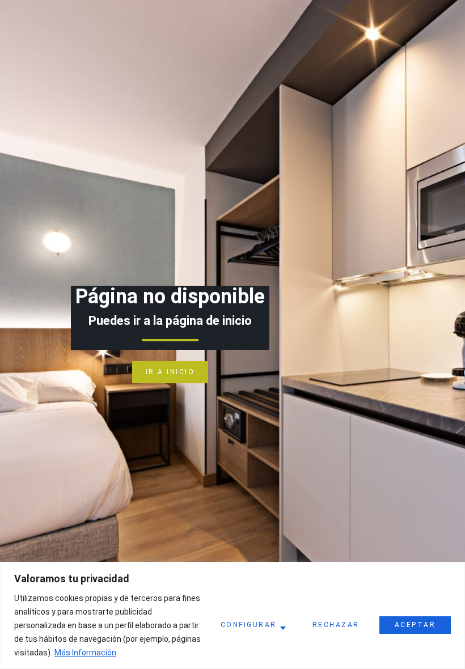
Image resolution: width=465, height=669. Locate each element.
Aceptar (415, 625)
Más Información (85, 652)
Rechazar (336, 625)
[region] (232, 615)
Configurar (249, 625)
